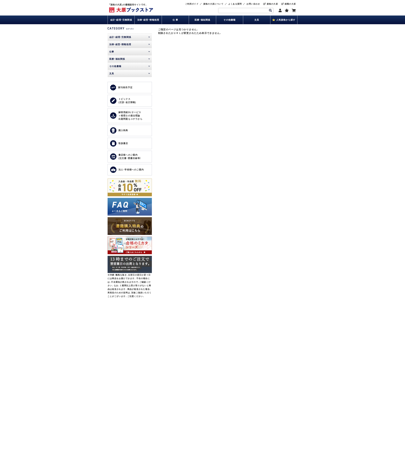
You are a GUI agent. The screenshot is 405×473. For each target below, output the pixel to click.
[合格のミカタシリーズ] (130, 238)
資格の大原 (272, 4)
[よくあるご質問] (130, 199)
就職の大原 (290, 4)
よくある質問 (235, 4)
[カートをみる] (294, 11)
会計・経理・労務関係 (121, 20)
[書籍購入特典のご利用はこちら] (130, 219)
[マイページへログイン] (280, 11)
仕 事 (175, 20)
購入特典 (123, 130)
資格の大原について (213, 4)
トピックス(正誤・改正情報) (127, 101)
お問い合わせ (253, 4)
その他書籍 (230, 20)
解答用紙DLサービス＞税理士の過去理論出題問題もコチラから (130, 115)
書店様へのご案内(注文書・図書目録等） (129, 156)
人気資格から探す (285, 20)
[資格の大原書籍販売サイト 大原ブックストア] (131, 8)
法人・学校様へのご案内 (131, 169)
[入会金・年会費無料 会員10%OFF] (130, 180)
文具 (256, 20)
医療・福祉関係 (202, 20)
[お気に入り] (287, 11)
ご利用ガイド (192, 4)
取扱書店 (123, 143)
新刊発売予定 (125, 87)
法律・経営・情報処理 (148, 20)
